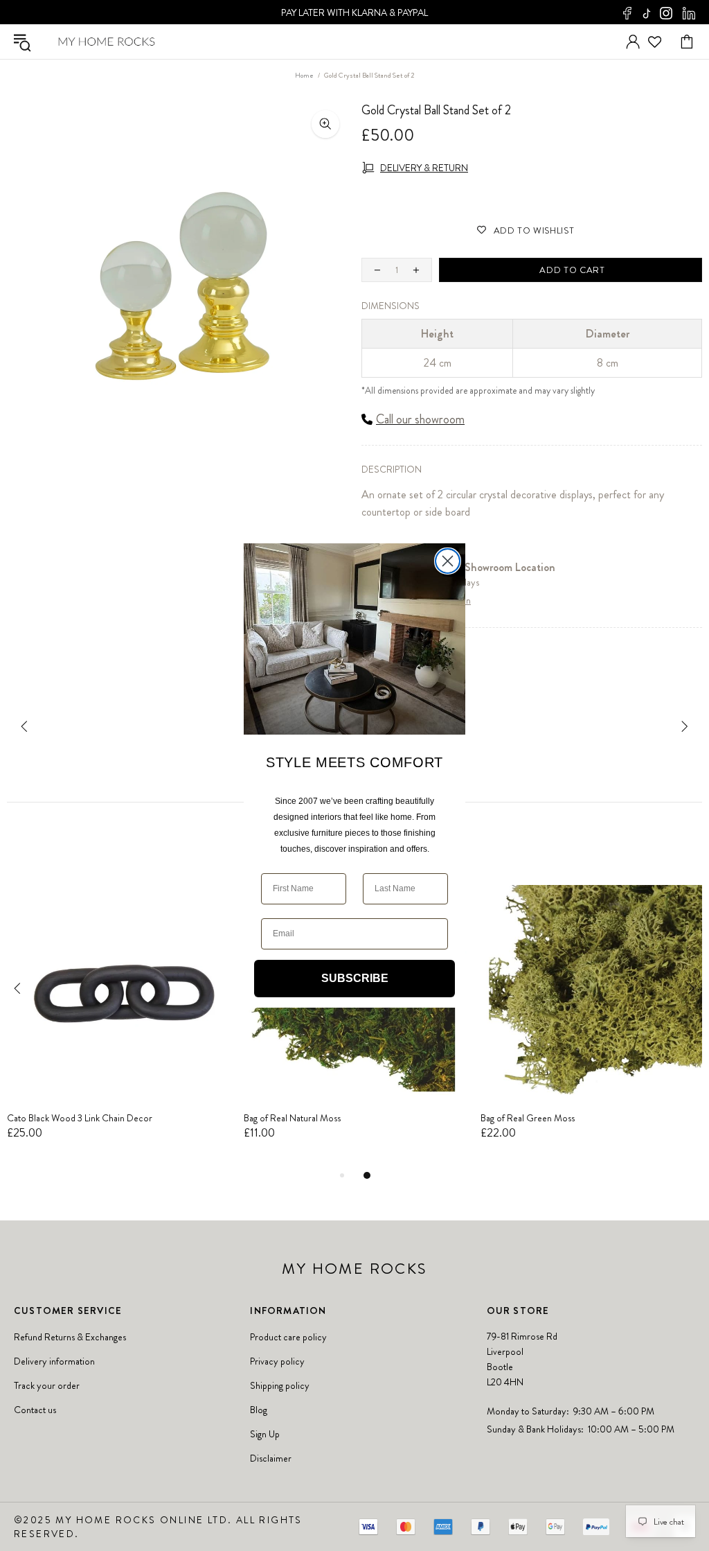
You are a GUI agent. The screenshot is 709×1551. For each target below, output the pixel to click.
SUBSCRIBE (354, 978)
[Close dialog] (448, 561)
